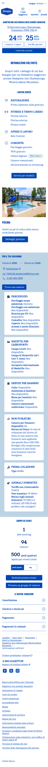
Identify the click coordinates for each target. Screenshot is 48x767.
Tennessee (30, 638)
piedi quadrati (18, 567)
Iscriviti (34, 14)
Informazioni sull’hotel (13, 648)
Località (6, 638)
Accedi (44, 14)
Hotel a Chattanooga (11, 640)
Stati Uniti (17, 638)
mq (30, 567)
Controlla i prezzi (31, 50)
